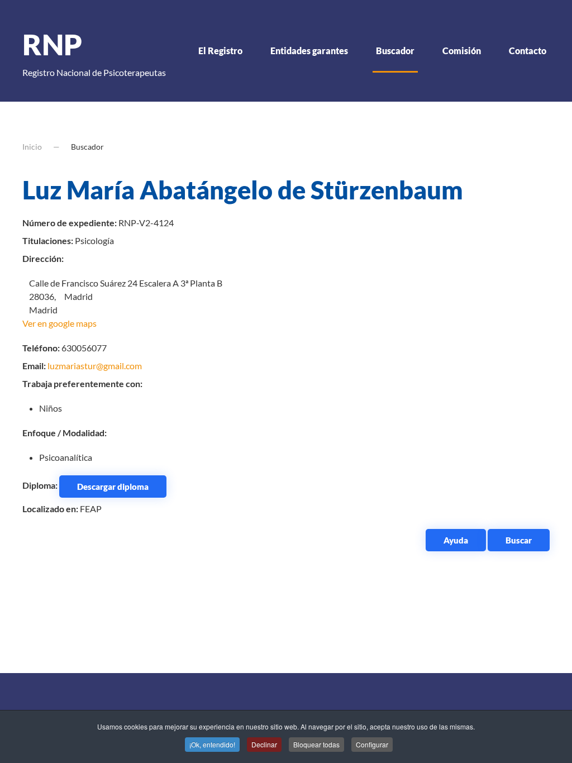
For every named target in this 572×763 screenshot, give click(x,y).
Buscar (519, 540)
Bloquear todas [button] (316, 744)
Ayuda (456, 540)
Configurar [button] (372, 744)
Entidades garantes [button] (309, 50)
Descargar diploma (113, 486)
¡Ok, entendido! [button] (212, 744)
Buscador (395, 50)
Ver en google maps (59, 323)
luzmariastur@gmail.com (94, 365)
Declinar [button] (264, 744)
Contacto (527, 50)
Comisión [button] (461, 50)
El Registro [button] (220, 50)
